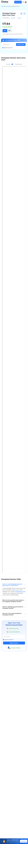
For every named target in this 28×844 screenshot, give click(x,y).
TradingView (18, 64)
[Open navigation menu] (25, 2)
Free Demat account (20, 591)
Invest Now (23, 841)
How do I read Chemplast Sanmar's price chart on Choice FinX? (12, 584)
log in (14, 590)
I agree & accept (8, 47)
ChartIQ (8, 64)
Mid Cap (19, 18)
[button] (21, 13)
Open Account (20, 44)
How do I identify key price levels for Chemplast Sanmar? (12, 607)
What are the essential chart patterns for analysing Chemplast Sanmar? (13, 600)
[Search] (23, 2)
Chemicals (13, 18)
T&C (12, 47)
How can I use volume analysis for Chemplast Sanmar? (12, 614)
